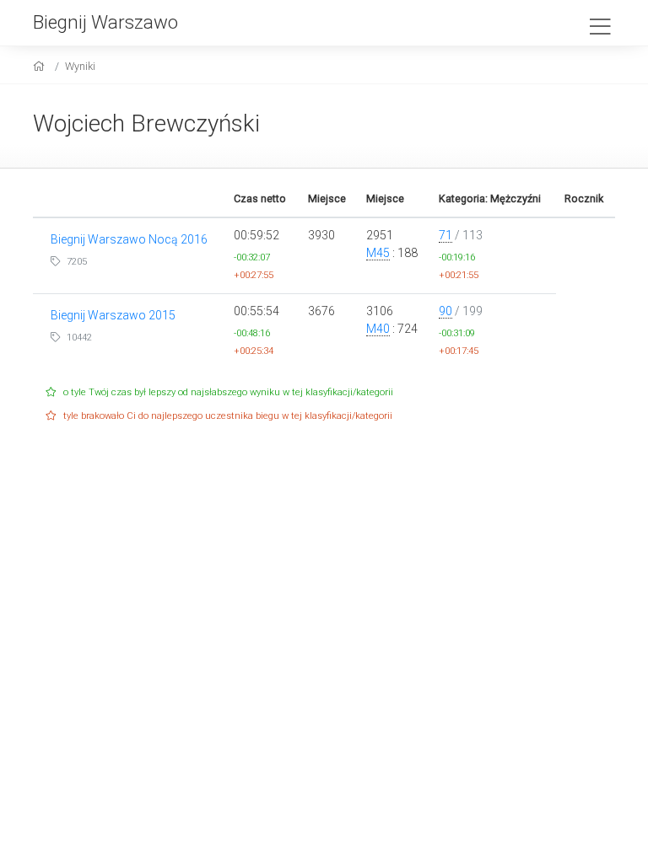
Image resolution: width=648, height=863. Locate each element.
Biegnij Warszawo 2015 (113, 315)
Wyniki (80, 66)
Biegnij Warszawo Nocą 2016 (129, 239)
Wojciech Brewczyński (146, 123)
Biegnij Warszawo (105, 22)
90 (445, 311)
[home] (41, 66)
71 (445, 235)
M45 (378, 253)
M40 (378, 328)
